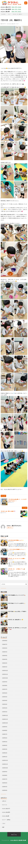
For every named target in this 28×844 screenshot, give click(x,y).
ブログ (17, 23)
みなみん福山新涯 (6, 812)
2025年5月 (4, 696)
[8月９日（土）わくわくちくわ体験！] (4, 561)
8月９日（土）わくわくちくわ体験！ (17, 558)
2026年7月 (4, 644)
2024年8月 (4, 730)
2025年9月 (4, 681)
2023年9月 (4, 771)
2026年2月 (4, 663)
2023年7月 (4, 779)
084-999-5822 (16, 11)
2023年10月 (5, 767)
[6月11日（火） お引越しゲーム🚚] (4, 571)
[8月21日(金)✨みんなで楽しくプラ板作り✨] (4, 614)
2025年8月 (4, 685)
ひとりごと (4, 804)
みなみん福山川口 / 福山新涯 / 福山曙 (18, 840)
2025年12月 (5, 670)
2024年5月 (4, 741)
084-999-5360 (16, 7)
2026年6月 (4, 648)
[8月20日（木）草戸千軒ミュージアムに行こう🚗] (4, 630)
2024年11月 (5, 719)
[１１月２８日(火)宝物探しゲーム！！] (4, 552)
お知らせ (4, 801)
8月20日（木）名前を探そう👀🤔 (15, 619)
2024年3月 (4, 749)
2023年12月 (5, 760)
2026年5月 (4, 651)
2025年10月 (5, 678)
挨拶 (3, 827)
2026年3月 (4, 659)
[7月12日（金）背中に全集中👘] (24, 513)
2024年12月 (5, 715)
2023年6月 (4, 782)
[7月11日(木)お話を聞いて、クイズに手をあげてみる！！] (4, 502)
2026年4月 (4, 655)
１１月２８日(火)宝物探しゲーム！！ (17, 549)
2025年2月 (4, 708)
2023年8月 (4, 775)
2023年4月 (4, 790)
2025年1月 (4, 711)
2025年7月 (4, 689)
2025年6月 (4, 693)
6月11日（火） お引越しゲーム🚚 (16, 569)
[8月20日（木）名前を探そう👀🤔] (4, 622)
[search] (26, 584)
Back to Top (14, 834)
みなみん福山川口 (11, 23)
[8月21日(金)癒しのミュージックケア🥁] (4, 597)
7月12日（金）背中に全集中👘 (8, 511)
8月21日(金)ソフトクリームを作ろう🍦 (16, 603)
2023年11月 (5, 764)
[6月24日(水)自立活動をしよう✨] (4, 542)
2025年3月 (4, 704)
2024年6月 (4, 737)
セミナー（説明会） (6, 819)
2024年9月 (4, 726)
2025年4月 (4, 700)
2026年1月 (4, 666)
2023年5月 (4, 786)
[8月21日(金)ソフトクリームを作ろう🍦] (4, 606)
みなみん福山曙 (5, 816)
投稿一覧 (9, 527)
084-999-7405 (16, 9)
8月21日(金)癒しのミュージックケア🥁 (16, 595)
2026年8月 (4, 640)
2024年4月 (4, 745)
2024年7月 (4, 734)
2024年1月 (4, 756)
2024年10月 (5, 723)
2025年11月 (5, 674)
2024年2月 (4, 752)
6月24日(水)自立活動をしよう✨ (16, 540)
